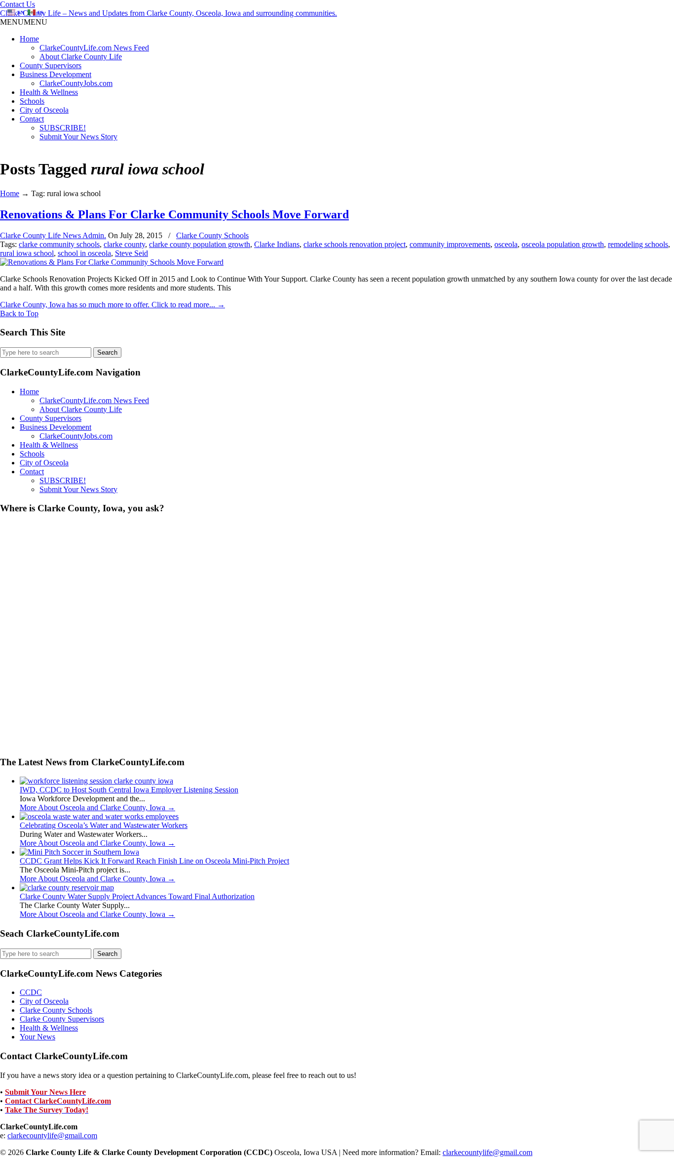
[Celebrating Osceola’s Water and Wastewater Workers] (99, 816)
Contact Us (17, 4)
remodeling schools (638, 244)
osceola (506, 244)
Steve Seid (131, 253)
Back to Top (19, 313)
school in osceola (84, 253)
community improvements (450, 244)
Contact (32, 119)
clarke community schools (59, 244)
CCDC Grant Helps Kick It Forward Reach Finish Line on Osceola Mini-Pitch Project (154, 861)
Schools (32, 101)
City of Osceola (44, 110)
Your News (37, 1037)
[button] (23, 22)
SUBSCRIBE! (62, 128)
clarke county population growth (199, 244)
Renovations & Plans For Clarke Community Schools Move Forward (174, 214)
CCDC (31, 992)
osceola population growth (563, 244)
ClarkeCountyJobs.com (75, 83)
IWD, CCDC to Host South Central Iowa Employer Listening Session (129, 789)
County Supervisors (50, 65)
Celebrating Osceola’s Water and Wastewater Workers (103, 825)
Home (29, 39)
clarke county (124, 244)
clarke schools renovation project (354, 244)
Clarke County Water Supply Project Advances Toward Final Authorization (137, 896)
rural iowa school (27, 253)
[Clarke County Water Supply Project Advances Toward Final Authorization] (67, 887)
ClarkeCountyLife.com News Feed (94, 47)
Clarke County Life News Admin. (53, 235)
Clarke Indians (277, 244)
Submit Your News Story (78, 136)
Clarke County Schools (212, 235)
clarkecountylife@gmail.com (52, 1135)
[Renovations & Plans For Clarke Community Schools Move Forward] (112, 262)
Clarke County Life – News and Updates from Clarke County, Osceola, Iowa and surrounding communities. (168, 13)
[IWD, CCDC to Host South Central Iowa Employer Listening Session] (96, 781)
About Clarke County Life (80, 56)
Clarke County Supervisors (62, 1019)
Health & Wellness (49, 92)
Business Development (55, 74)
